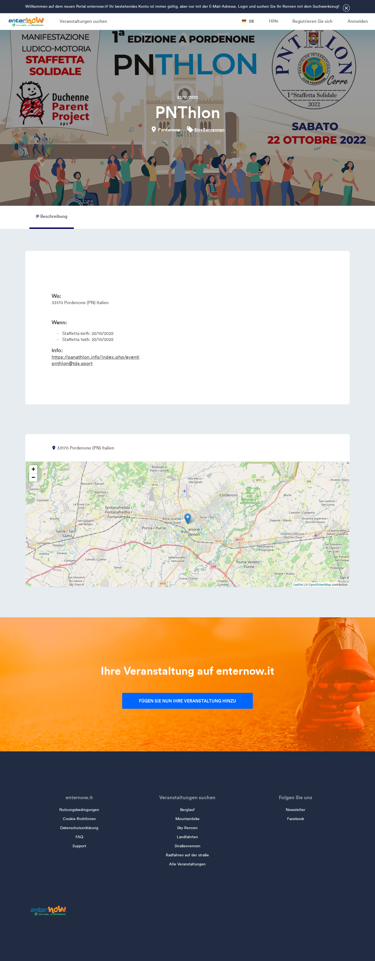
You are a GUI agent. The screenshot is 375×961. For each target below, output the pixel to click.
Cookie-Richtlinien (79, 818)
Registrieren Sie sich (312, 21)
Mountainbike (187, 818)
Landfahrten (187, 837)
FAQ (79, 837)
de (251, 21)
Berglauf (187, 809)
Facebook (295, 818)
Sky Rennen (187, 828)
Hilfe (273, 21)
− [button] (33, 477)
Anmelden (358, 21)
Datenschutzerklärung (79, 828)
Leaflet (298, 585)
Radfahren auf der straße (187, 855)
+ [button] (33, 469)
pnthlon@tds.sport (72, 363)
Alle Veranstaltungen (187, 864)
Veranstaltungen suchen (83, 21)
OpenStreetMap (320, 585)
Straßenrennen (209, 129)
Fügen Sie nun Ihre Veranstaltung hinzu (187, 701)
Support (79, 846)
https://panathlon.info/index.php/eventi (95, 357)
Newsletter (295, 809)
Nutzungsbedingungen (79, 809)
